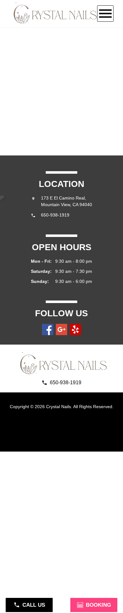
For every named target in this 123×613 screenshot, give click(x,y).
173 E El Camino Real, (64, 197)
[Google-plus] (61, 329)
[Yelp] (75, 329)
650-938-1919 (55, 214)
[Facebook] (47, 329)
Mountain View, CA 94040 (66, 204)
